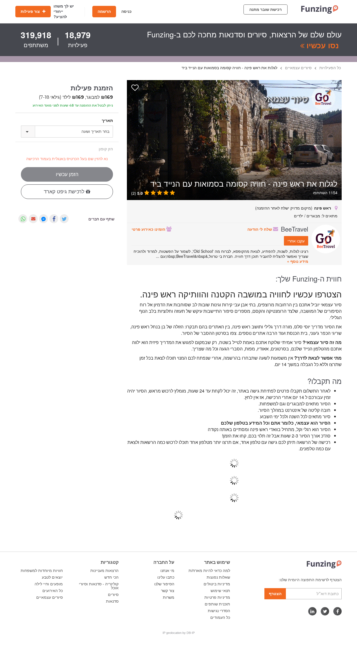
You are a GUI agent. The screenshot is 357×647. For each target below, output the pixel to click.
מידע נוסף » (297, 261)
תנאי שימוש (220, 590)
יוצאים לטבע (52, 577)
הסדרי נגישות (219, 610)
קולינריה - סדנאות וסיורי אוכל (99, 586)
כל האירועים (52, 590)
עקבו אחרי (296, 241)
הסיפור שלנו (164, 584)
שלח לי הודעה (260, 229)
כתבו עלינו (165, 577)
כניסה (126, 11)
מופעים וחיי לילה (49, 584)
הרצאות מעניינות (104, 570)
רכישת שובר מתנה (265, 9)
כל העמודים (220, 617)
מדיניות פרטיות (217, 597)
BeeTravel (294, 228)
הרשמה (104, 11)
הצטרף (275, 593)
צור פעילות (31, 11)
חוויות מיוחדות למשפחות (42, 570)
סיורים (113, 594)
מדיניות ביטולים (217, 584)
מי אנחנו (167, 570)
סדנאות (112, 601)
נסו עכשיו (321, 45)
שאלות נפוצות (218, 577)
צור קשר (167, 590)
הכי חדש (111, 577)
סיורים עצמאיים (49, 597)
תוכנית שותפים (217, 604)
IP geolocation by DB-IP (179, 632)
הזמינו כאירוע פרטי (149, 229)
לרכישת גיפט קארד (65, 192)
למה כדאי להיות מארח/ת (209, 570)
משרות (168, 597)
